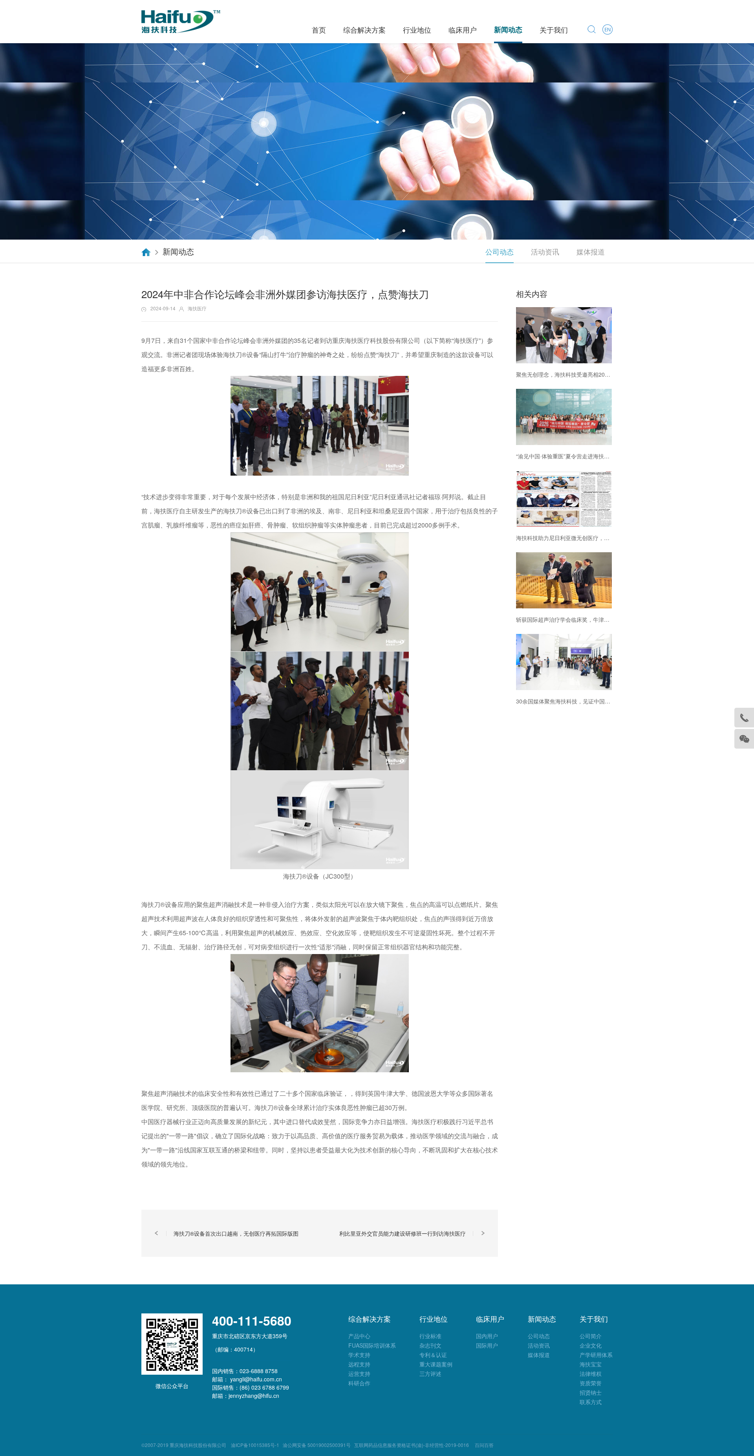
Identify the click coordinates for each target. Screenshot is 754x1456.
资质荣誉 (591, 1383)
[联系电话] (744, 717)
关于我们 (554, 29)
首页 (319, 29)
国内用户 (487, 1336)
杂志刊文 (430, 1345)
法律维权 (591, 1373)
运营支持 (359, 1373)
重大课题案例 (435, 1364)
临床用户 (462, 29)
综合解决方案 (364, 29)
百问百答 (484, 1444)
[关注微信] (744, 739)
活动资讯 (545, 251)
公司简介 (591, 1336)
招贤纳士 (591, 1392)
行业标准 (430, 1336)
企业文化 (591, 1345)
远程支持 (359, 1364)
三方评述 (430, 1373)
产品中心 (359, 1336)
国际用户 (487, 1345)
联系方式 (591, 1402)
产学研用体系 (596, 1355)
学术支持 (359, 1355)
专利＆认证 (433, 1355)
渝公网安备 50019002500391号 (317, 1444)
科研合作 (359, 1383)
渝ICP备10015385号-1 (254, 1444)
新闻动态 (508, 29)
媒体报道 (590, 251)
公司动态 (499, 251)
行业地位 (417, 29)
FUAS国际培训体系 (372, 1345)
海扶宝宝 (591, 1364)
